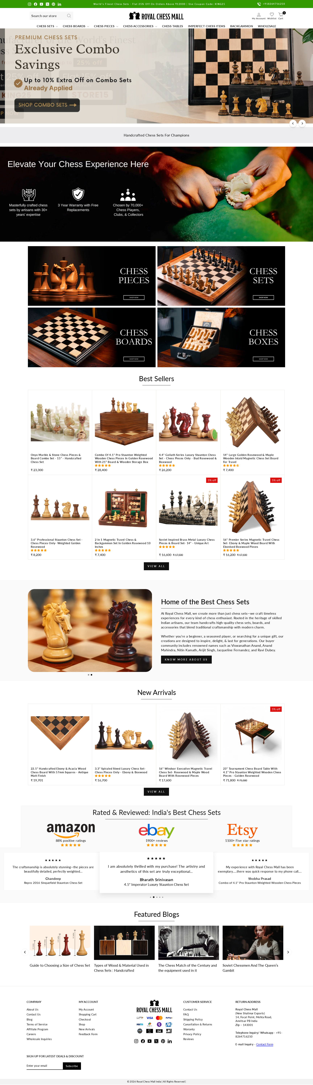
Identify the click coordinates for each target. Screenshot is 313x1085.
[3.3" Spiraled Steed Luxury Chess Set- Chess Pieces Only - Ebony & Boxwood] (124, 775)
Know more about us (186, 659)
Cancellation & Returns (197, 1024)
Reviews (188, 1039)
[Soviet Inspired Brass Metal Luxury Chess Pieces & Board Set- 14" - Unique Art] (188, 548)
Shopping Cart (88, 1014)
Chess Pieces (104, 26)
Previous (25, 952)
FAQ (186, 1014)
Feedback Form (88, 1034)
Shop (82, 1024)
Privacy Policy (192, 1034)
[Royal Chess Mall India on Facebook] (35, 4)
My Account (86, 1009)
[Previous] (293, 123)
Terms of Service (37, 1024)
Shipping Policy (193, 1019)
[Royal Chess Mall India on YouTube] (41, 4)
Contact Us (34, 1014)
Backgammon (241, 26)
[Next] (302, 123)
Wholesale (267, 26)
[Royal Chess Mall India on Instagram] (29, 4)
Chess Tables (172, 26)
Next (288, 952)
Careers (31, 1034)
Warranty (189, 1029)
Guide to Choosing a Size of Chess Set (60, 965)
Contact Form (264, 1044)
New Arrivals (87, 1029)
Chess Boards (74, 26)
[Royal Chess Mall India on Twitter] (47, 4)
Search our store (44, 16)
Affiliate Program (37, 1029)
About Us (33, 1009)
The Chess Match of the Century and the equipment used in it (187, 967)
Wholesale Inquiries (39, 1039)
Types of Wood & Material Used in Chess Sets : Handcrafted (121, 967)
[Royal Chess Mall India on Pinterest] (53, 4)
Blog (30, 1019)
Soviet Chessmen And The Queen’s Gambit (250, 967)
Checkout (85, 1019)
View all (156, 566)
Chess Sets (46, 26)
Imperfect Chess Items (206, 26)
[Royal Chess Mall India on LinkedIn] (59, 4)
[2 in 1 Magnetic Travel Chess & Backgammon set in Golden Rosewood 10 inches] (124, 548)
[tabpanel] (90, 630)
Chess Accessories (138, 26)
